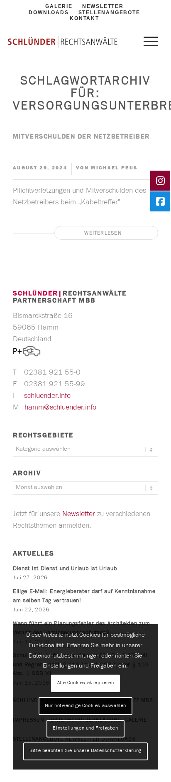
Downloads (48, 12)
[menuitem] (48, 13)
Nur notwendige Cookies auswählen (85, 706)
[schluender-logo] (63, 41)
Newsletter (103, 6)
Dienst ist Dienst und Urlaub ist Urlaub (65, 569)
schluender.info (48, 396)
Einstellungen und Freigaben (85, 728)
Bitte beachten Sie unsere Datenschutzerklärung (85, 751)
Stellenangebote (109, 12)
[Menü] (146, 42)
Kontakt (84, 18)
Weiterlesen (103, 233)
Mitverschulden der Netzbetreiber (81, 137)
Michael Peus (114, 168)
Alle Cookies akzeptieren (85, 683)
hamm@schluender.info (61, 408)
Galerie (59, 6)
